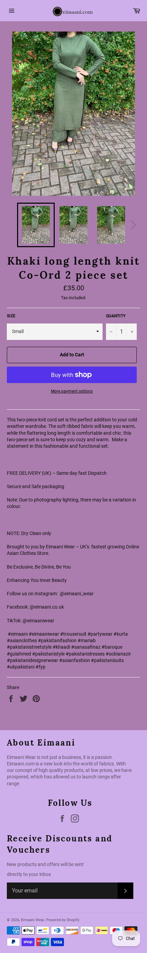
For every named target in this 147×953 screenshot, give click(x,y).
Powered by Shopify (62, 920)
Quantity (115, 316)
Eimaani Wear (32, 920)
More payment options (72, 391)
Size (11, 316)
